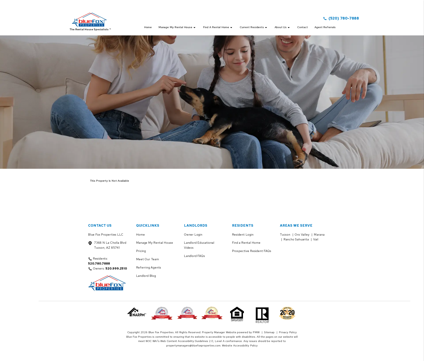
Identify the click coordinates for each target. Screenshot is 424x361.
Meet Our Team (147, 259)
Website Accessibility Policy (240, 345)
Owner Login (193, 234)
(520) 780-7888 (344, 18)
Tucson (285, 234)
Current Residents (252, 27)
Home (148, 27)
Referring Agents (148, 267)
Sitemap (269, 332)
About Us (281, 27)
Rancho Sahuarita (296, 239)
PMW (256, 332)
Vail (315, 239)
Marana (319, 234)
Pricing (141, 251)
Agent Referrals (325, 27)
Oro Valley (302, 234)
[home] (90, 16)
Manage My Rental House (154, 243)
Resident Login (243, 234)
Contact (302, 27)
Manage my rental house (175, 27)
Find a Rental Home (216, 27)
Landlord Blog (146, 276)
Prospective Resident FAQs (251, 251)
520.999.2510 (116, 268)
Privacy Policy (288, 332)
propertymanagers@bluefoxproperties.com (193, 345)
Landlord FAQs (194, 256)
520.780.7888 (99, 263)
